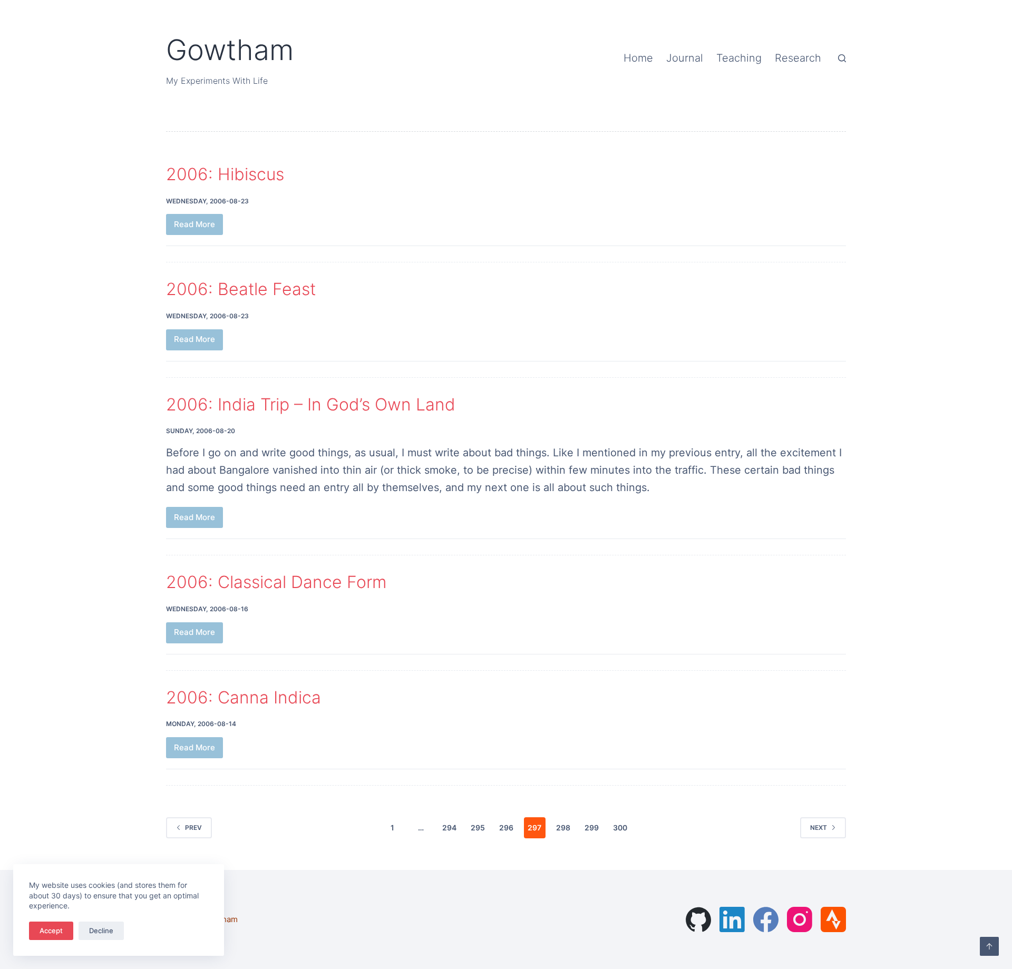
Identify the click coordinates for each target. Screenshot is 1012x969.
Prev (193, 827)
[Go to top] (989, 946)
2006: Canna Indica (243, 697)
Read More (198, 227)
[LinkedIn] (732, 919)
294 (449, 827)
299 (592, 827)
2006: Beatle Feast (241, 289)
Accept (51, 930)
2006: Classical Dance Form (276, 582)
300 (620, 827)
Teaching (739, 58)
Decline (101, 930)
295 (478, 827)
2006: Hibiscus (225, 174)
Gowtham (230, 50)
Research (798, 58)
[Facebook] (766, 919)
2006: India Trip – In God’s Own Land (310, 404)
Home (638, 58)
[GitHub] (698, 919)
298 (563, 827)
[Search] (842, 58)
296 (506, 827)
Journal (684, 58)
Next (818, 827)
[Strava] (833, 919)
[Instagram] (799, 919)
